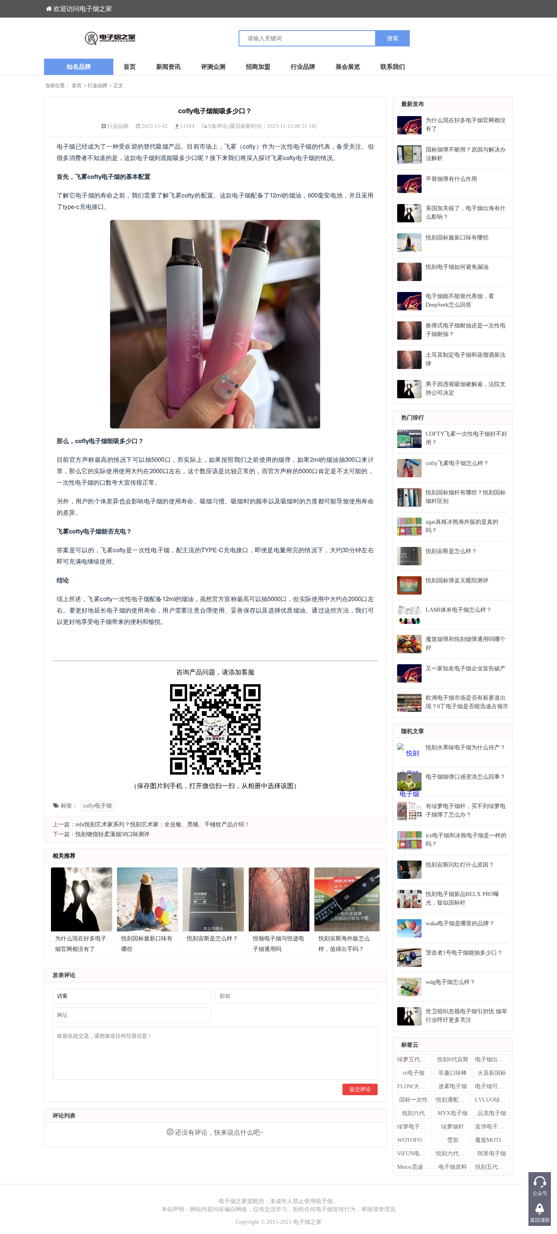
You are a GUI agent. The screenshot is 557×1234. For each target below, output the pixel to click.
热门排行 (412, 418)
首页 (130, 67)
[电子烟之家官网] (161, 38)
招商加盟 (258, 67)
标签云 (409, 1045)
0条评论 (218, 126)
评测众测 (213, 67)
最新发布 (412, 104)
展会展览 (348, 67)
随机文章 (412, 731)
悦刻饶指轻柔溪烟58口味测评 (112, 834)
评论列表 (64, 1116)
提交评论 (360, 1089)
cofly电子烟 (97, 806)
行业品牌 (303, 67)
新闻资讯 (168, 67)
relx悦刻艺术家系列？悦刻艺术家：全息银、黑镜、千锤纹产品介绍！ (162, 824)
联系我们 (392, 67)
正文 (118, 85)
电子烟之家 (307, 1222)
